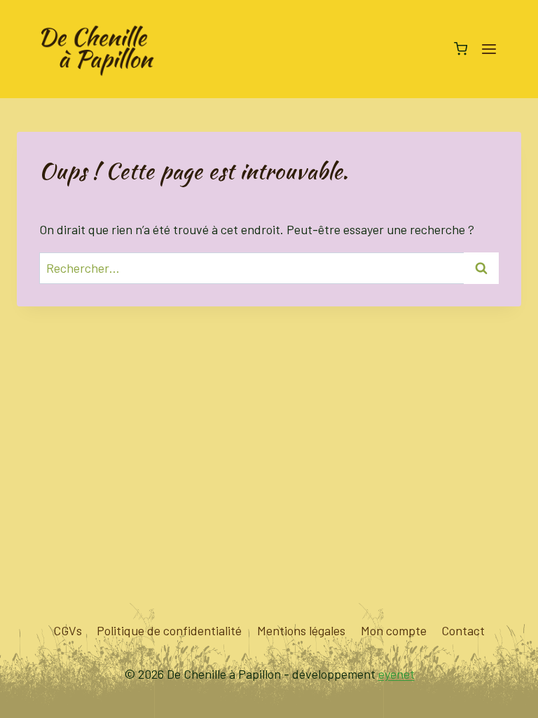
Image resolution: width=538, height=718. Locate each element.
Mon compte (394, 630)
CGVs (67, 630)
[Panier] (460, 48)
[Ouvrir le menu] (488, 48)
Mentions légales (301, 630)
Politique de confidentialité (169, 630)
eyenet (396, 674)
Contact (463, 630)
